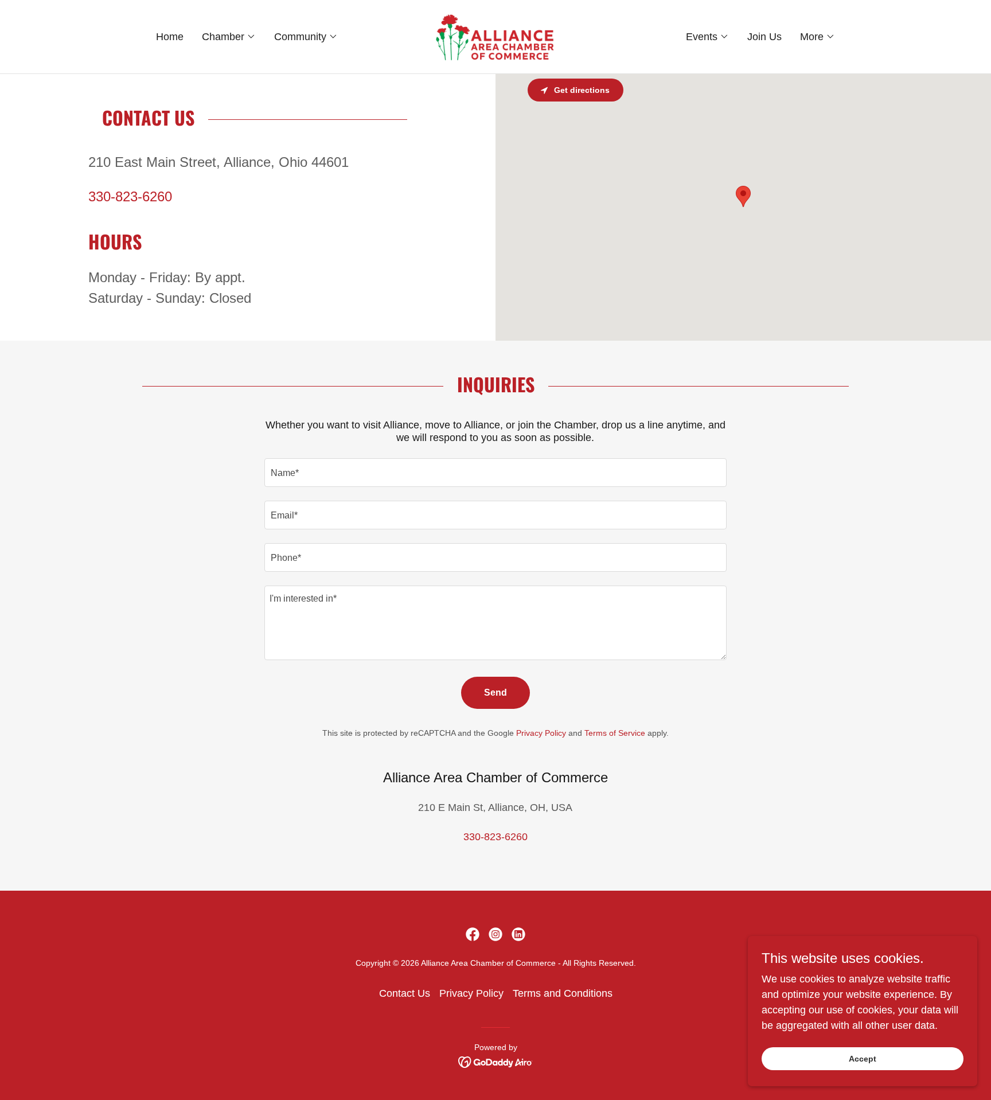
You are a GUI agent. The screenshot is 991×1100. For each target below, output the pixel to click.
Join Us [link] (764, 36)
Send (495, 692)
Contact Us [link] (404, 993)
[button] (229, 37)
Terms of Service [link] (614, 733)
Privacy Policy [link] (541, 733)
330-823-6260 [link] (130, 196)
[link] (495, 36)
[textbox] (495, 472)
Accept (862, 1058)
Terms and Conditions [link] (562, 993)
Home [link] (170, 36)
